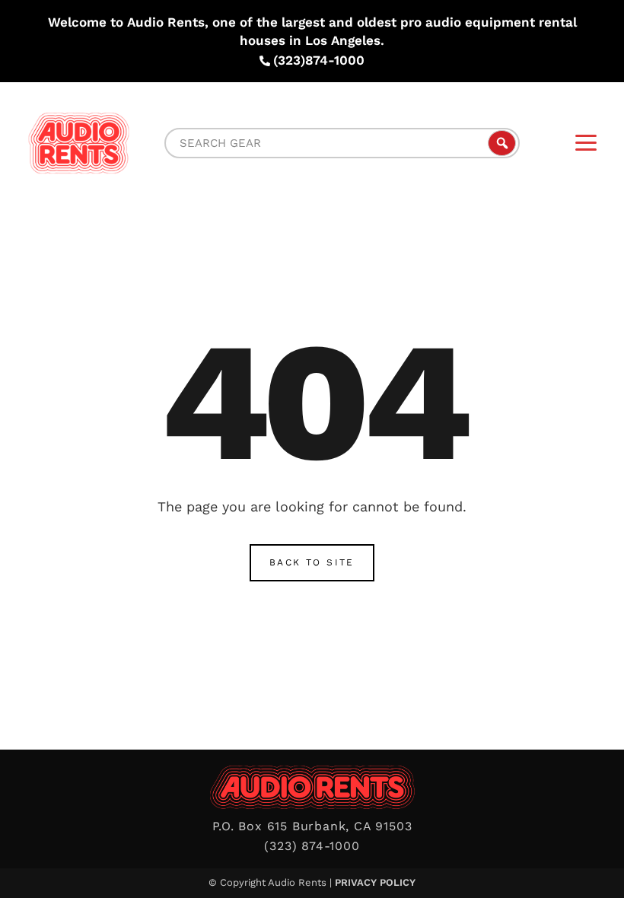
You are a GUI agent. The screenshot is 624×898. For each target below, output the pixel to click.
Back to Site (312, 562)
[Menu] (586, 142)
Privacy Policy (375, 882)
